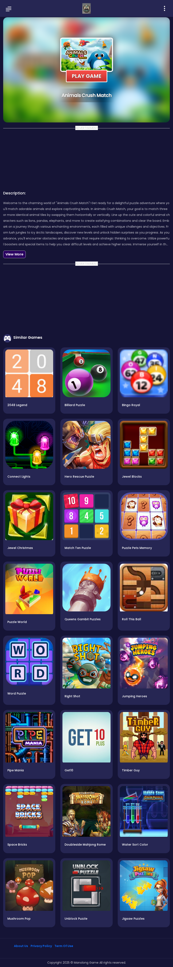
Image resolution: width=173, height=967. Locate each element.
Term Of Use (63, 946)
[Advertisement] (86, 158)
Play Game (86, 76)
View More (14, 254)
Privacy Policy (41, 946)
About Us (21, 946)
